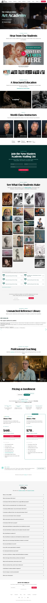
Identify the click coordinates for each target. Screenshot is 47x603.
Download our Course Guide (23, 88)
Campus (19, 1)
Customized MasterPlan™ (9, 452)
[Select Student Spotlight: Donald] (43, 72)
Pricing (33, 1)
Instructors (14, 1)
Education (10, 1)
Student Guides (21, 490)
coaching (12, 352)
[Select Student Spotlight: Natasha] (28, 72)
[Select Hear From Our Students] (6, 72)
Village (37, 1)
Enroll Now (43, 1)
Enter (38, 1)
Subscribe (34, 587)
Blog (20, 594)
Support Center (30, 490)
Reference (24, 1)
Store (24, 594)
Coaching (28, 1)
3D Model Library (5, 317)
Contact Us (16, 594)
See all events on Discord (6, 287)
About (11, 594)
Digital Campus (28, 187)
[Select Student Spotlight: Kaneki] (21, 72)
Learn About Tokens (41, 468)
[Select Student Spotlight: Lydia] (14, 72)
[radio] (20, 395)
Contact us (25, 474)
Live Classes (34, 594)
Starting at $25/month (6, 19)
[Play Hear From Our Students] (23, 53)
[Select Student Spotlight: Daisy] (36, 72)
